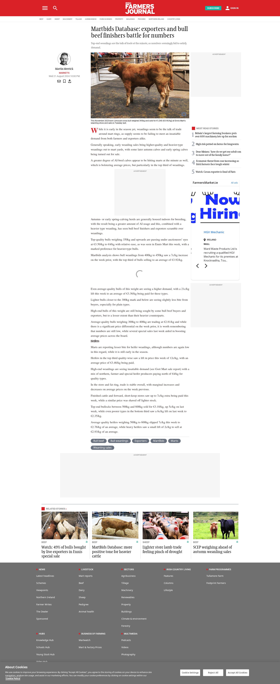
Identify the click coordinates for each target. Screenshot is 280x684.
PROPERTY (119, 19)
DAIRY (49, 19)
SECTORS (129, 569)
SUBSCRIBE (213, 8)
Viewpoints (42, 590)
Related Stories (55, 508)
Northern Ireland (45, 597)
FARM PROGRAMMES (220, 569)
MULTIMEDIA (130, 633)
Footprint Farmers (216, 583)
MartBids (158, 441)
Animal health (86, 611)
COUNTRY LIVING (173, 19)
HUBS (42, 633)
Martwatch (84, 640)
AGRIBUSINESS (90, 19)
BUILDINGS (130, 19)
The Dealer (42, 611)
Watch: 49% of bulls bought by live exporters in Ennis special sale (63, 551)
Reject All (213, 672)
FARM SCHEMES (106, 19)
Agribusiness (128, 575)
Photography (128, 654)
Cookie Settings (190, 672)
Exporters (141, 441)
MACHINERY (67, 19)
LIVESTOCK (87, 569)
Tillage (125, 583)
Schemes (41, 583)
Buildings (126, 611)
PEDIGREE (142, 19)
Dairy (81, 590)
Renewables (127, 597)
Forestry (125, 625)
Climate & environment (133, 618)
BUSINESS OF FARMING (93, 633)
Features (168, 575)
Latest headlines (45, 575)
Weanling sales (102, 447)
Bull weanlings (119, 441)
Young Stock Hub (45, 654)
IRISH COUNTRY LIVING (178, 569)
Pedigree (83, 604)
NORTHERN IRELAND (156, 19)
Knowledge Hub (45, 640)
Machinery (127, 590)
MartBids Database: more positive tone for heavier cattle (112, 551)
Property (126, 604)
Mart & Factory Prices (90, 647)
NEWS (42, 569)
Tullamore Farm (214, 575)
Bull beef (98, 441)
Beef (81, 583)
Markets (64, 73)
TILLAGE (79, 19)
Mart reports (86, 575)
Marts (174, 441)
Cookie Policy (13, 678)
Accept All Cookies (237, 672)
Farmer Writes (44, 604)
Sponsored (42, 618)
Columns (168, 583)
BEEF (41, 19)
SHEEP (57, 19)
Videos (124, 647)
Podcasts (126, 640)
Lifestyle (168, 590)
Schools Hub (43, 647)
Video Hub (41, 661)
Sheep (82, 597)
